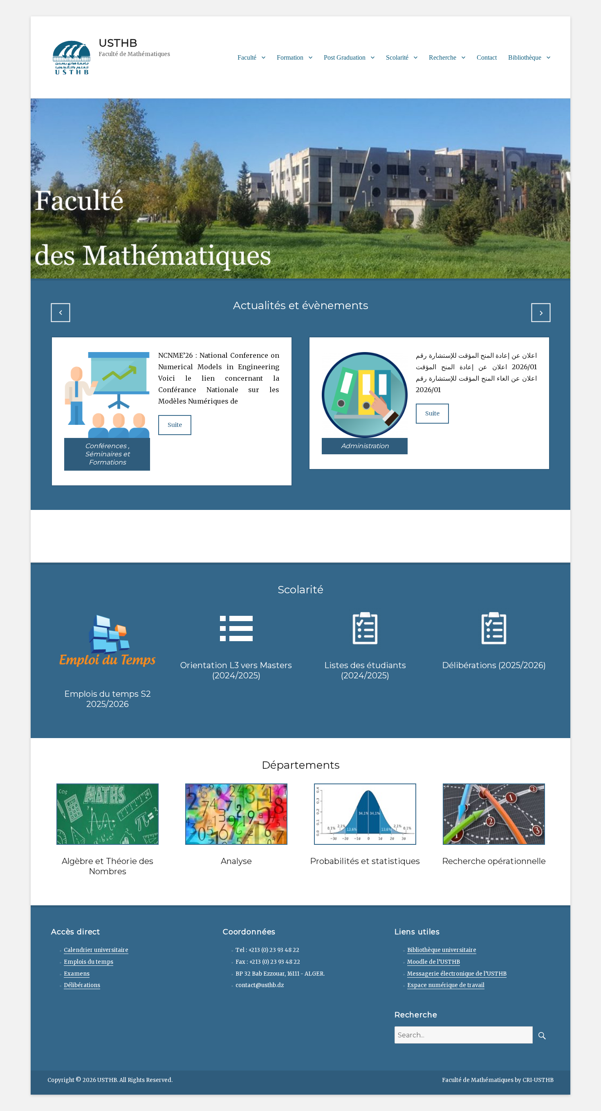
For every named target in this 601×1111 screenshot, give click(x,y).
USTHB (118, 42)
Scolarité (397, 57)
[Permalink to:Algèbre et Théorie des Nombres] (107, 813)
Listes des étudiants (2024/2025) (365, 670)
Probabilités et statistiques (365, 861)
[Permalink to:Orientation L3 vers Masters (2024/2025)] (236, 628)
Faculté (247, 57)
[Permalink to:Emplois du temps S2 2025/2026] (107, 642)
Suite (175, 425)
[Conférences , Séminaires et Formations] (107, 395)
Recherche (442, 57)
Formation (290, 57)
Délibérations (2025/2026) (494, 665)
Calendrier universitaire (96, 950)
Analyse (236, 861)
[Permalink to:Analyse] (236, 813)
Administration (365, 446)
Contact (487, 57)
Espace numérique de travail (445, 985)
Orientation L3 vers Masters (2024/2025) (236, 670)
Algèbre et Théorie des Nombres (107, 866)
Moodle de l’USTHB (433, 961)
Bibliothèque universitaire (441, 950)
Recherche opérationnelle (494, 861)
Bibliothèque (524, 57)
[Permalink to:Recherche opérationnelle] (494, 813)
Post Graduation (345, 57)
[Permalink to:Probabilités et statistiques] (365, 813)
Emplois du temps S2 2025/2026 (107, 699)
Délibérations (82, 985)
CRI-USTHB (538, 1080)
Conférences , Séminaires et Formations (107, 454)
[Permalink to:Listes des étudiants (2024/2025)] (365, 628)
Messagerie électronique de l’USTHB (457, 973)
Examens (77, 973)
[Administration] (365, 395)
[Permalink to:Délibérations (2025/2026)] (494, 628)
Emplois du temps (88, 961)
